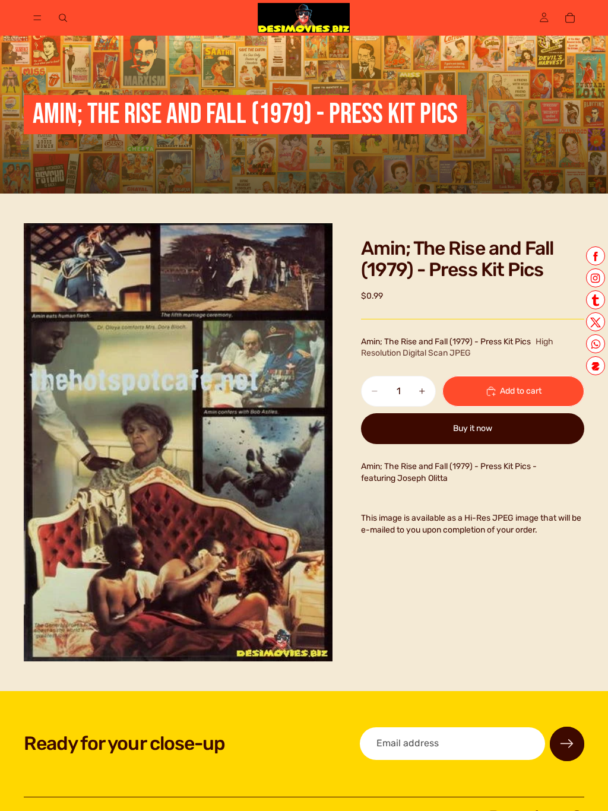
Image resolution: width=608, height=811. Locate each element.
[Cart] (570, 18)
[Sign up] (567, 744)
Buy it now (472, 428)
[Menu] (37, 17)
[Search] (63, 18)
